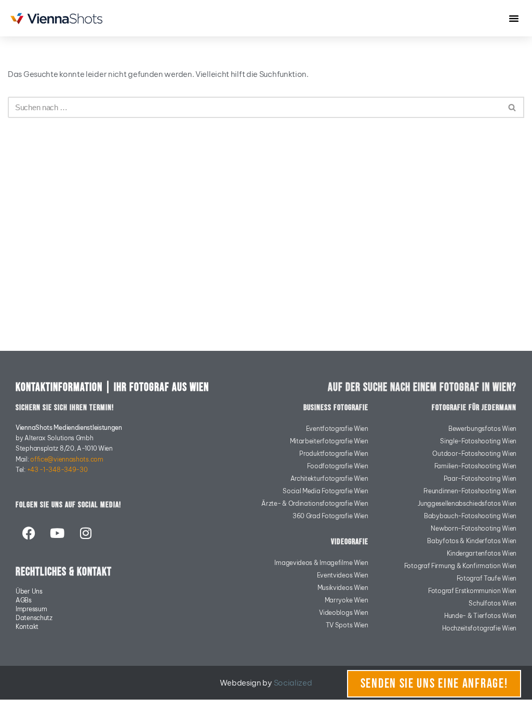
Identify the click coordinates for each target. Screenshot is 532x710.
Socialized (293, 683)
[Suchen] (512, 107)
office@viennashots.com (66, 459)
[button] (514, 18)
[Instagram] (85, 533)
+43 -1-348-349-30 (57, 470)
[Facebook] (29, 533)
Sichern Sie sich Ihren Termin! (65, 408)
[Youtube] (57, 533)
